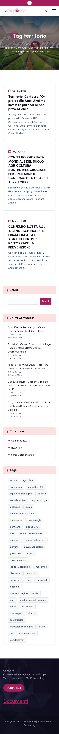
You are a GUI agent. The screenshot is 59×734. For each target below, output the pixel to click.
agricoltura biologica (21, 493)
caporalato (16, 520)
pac (29, 580)
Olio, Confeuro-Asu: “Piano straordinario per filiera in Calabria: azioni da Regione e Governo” (29, 406)
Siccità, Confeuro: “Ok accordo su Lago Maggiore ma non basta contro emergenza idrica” (29, 348)
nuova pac (31, 573)
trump (42, 626)
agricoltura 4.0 (36, 487)
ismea (30, 553)
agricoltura (16, 487)
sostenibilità (16, 619)
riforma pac (16, 613)
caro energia (34, 520)
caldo (29, 506)
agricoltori (28, 480)
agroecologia (39, 500)
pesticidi (14, 586)
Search (46, 301)
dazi (12, 533)
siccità (32, 613)
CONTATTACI (14, 687)
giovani (14, 546)
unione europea (27, 633)
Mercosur (15, 573)
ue (11, 633)
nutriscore (15, 580)
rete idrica (27, 606)
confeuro (15, 526)
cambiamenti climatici (22, 513)
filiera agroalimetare (34, 540)
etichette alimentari (31, 533)
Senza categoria (20, 454)
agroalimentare (18, 500)
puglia (13, 606)
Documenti (15, 701)
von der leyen (17, 639)
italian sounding (18, 560)
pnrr (12, 599)
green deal (15, 553)
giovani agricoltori (33, 546)
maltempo (41, 566)
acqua (13, 480)
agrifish (42, 493)
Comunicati (17, 440)
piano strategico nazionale (24, 593)
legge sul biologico (20, 566)
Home (28, 43)
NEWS (14, 447)
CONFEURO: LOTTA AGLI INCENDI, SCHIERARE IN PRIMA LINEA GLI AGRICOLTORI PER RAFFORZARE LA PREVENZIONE (27, 237)
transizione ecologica (21, 626)
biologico (15, 506)
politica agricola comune (33, 599)
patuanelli (42, 580)
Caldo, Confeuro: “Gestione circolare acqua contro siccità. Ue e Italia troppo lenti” (29, 385)
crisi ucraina (32, 526)
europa (14, 540)
